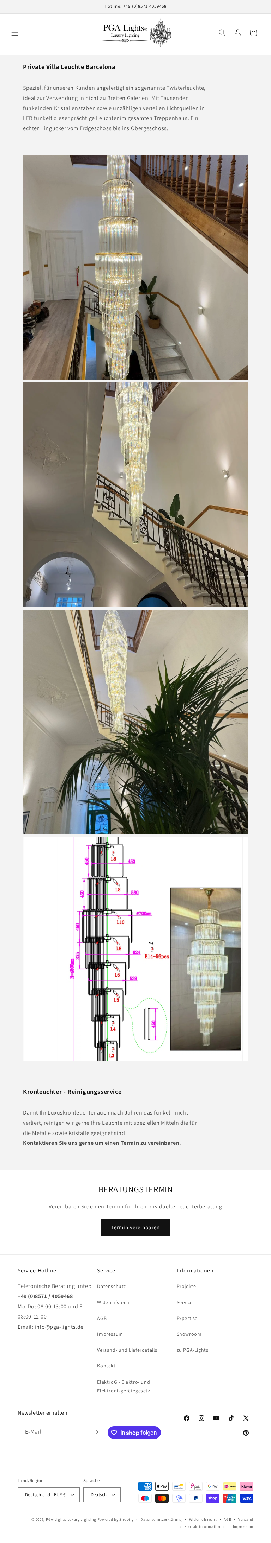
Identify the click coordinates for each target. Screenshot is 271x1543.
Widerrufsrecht (114, 1302)
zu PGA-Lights (193, 1350)
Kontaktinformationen (205, 1526)
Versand (245, 1519)
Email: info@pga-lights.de (51, 1327)
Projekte (186, 1286)
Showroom (189, 1334)
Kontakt (106, 1366)
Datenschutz (111, 1286)
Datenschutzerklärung (161, 1519)
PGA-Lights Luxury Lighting (71, 1519)
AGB (102, 1318)
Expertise (187, 1318)
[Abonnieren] (96, 1432)
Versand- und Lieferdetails (127, 1350)
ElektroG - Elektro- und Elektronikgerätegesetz (123, 1386)
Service (185, 1302)
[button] (15, 32)
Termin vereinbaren (135, 1227)
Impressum (110, 1334)
